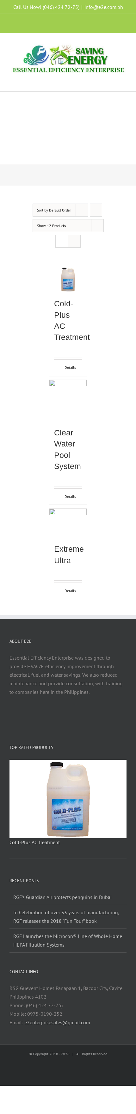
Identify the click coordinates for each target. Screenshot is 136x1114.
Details (70, 367)
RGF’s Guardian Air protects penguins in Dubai (62, 897)
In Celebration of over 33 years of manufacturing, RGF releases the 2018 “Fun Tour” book (66, 916)
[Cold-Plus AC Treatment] (68, 279)
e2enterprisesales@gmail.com (57, 1022)
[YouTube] (72, 716)
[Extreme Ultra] (68, 523)
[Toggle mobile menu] (124, 81)
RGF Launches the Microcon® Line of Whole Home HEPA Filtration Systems (67, 940)
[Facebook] (47, 716)
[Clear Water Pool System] (68, 400)
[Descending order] (96, 210)
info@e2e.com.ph (103, 7)
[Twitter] (64, 716)
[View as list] (74, 241)
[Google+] (89, 716)
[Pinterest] (81, 716)
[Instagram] (55, 716)
